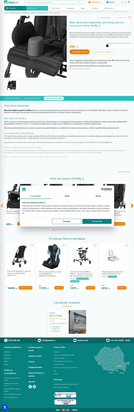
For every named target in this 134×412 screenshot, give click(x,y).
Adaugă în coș (79, 52)
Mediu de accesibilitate (10, 371)
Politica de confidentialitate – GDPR (64, 355)
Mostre (6, 364)
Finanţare (71, 8)
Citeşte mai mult (124, 172)
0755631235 (56, 329)
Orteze (31, 362)
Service (31, 382)
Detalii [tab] (67, 196)
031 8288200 (56, 327)
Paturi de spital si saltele (36, 374)
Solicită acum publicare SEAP (80, 69)
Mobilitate (26, 13)
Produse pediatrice (15, 13)
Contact (94, 8)
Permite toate (97, 221)
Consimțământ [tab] (35, 196)
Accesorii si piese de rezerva (38, 13)
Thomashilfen (106, 18)
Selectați (59, 288)
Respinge (66, 221)
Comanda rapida (102, 52)
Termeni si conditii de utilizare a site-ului (65, 367)
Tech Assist (56, 8)
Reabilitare (7, 355)
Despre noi (108, 8)
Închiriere (32, 8)
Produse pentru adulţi (35, 348)
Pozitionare (7, 358)
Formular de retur (59, 364)
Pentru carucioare (54, 13)
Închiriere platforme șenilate (12, 394)
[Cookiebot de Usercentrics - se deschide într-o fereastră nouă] (102, 189)
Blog (83, 8)
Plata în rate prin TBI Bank (61, 387)
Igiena (6, 361)
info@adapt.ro (56, 331)
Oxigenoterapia (35, 367)
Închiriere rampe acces (11, 397)
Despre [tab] (98, 196)
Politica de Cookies (59, 358)
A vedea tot (67, 306)
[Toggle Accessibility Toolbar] (5, 407)
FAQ (55, 371)
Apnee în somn (35, 356)
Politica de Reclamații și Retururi (63, 361)
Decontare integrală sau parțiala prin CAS (66, 384)
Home (6, 13)
